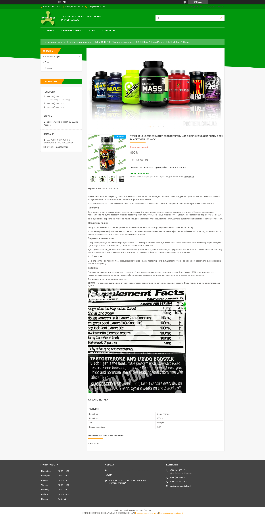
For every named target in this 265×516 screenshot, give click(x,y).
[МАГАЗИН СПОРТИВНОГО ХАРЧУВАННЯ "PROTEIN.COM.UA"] (48, 18)
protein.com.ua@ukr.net (57, 147)
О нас (92, 30)
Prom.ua (147, 510)
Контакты (108, 30)
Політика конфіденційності (171, 513)
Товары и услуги (70, 30)
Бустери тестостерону (78, 42)
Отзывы (48, 68)
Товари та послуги (55, 42)
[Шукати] (221, 18)
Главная (49, 30)
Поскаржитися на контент (146, 513)
